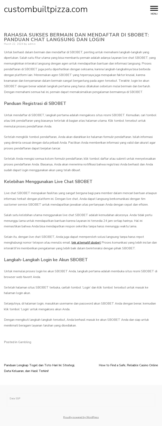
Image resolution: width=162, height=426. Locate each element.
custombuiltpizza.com (46, 9)
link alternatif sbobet (86, 242)
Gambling (24, 342)
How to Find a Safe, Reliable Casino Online (128, 365)
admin (32, 44)
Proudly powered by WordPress (81, 417)
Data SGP (15, 398)
